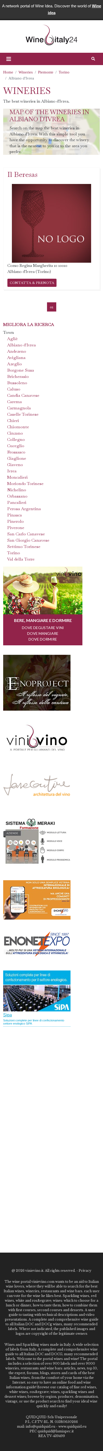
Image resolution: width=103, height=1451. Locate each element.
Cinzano (15, 433)
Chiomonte (18, 427)
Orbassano (17, 496)
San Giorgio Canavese (28, 540)
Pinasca (14, 515)
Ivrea (12, 471)
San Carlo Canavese (26, 534)
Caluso (13, 389)
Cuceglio (15, 446)
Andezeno (16, 351)
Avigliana (16, 357)
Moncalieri (17, 477)
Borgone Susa (20, 370)
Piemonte (45, 72)
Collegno (16, 439)
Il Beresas (22, 174)
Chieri (13, 420)
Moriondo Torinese (25, 483)
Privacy (85, 1271)
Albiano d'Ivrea (21, 345)
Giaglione (16, 458)
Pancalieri (16, 502)
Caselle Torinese (23, 414)
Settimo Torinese (23, 546)
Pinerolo (15, 521)
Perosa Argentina (24, 508)
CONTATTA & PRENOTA (32, 282)
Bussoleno (17, 383)
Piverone (15, 527)
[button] (8, 59)
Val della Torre (21, 559)
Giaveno (15, 464)
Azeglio (14, 364)
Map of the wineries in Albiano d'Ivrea (49, 115)
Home (8, 72)
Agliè (12, 338)
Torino (64, 72)
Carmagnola (19, 408)
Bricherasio (18, 376)
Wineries (25, 72)
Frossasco (16, 452)
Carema (14, 401)
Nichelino (16, 490)
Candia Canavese (23, 395)
